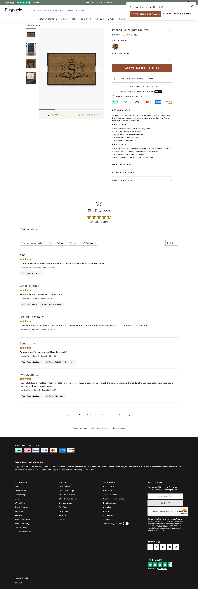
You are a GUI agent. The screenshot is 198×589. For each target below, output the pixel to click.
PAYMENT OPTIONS (27, 445)
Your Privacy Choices (112, 523)
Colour (99, 19)
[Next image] (98, 69)
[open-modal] (192, 5)
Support (109, 483)
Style (111, 19)
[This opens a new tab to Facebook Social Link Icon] (150, 547)
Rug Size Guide (109, 503)
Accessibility (108, 515)
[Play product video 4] (32, 78)
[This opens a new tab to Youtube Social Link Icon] (169, 547)
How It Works (20, 490)
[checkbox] (115, 79)
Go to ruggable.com (145, 14)
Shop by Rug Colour (68, 499)
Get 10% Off (155, 482)
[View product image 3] (32, 63)
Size (74, 19)
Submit (165, 503)
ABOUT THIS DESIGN (123, 180)
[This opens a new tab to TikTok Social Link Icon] (176, 547)
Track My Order (110, 495)
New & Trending (48, 19)
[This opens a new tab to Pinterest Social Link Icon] (163, 547)
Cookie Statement (23, 532)
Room (64, 19)
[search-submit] (51, 242)
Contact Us (108, 490)
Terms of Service (22, 519)
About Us (19, 486)
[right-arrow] (115, 2)
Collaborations (65, 503)
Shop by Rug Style (67, 495)
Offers (62, 519)
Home (28, 25)
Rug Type (86, 19)
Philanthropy (20, 495)
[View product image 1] (32, 34)
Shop (62, 483)
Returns (106, 511)
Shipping (107, 507)
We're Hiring (20, 503)
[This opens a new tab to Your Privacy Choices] (125, 523)
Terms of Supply (22, 523)
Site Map (107, 519)
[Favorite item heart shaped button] (169, 30)
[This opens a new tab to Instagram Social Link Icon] (156, 547)
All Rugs (62, 515)
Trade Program (21, 507)
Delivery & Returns (124, 172)
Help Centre (108, 486)
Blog (17, 499)
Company (21, 483)
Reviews (18, 515)
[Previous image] (45, 69)
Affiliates (19, 511)
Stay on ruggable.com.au (177, 14)
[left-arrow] (83, 2)
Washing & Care (121, 164)
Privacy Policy (21, 527)
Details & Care (121, 110)
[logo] (13, 10)
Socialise (154, 542)
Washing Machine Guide (113, 499)
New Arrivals (64, 486)
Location (21, 578)
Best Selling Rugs (66, 490)
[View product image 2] (32, 49)
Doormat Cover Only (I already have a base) (136, 79)
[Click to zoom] (71, 68)
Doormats (37, 25)
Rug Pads (63, 507)
